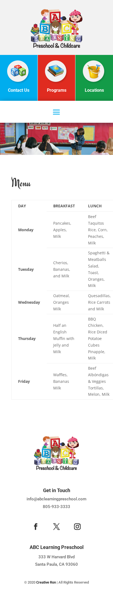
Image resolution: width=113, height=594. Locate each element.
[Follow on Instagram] (77, 526)
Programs (56, 90)
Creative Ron (46, 582)
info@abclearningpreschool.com (56, 499)
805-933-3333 (56, 506)
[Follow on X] (56, 526)
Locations (94, 90)
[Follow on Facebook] (35, 526)
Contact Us (18, 90)
